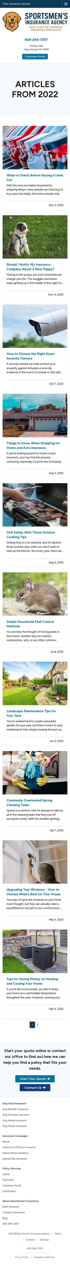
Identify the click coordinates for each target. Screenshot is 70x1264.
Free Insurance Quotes (16, 3)
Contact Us (32, 1088)
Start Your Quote (33, 1079)
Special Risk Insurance (14, 1158)
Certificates (9, 1191)
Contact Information (13, 1212)
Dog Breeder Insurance (15, 1109)
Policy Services (11, 1168)
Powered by (44, 1257)
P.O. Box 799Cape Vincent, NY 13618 (36, 48)
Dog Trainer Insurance (14, 1126)
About (58, 1233)
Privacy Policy (22, 1257)
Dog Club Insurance (14, 1103)
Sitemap (44, 1239)
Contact (30, 1239)
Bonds (5, 1141)
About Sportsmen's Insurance (20, 1201)
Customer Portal (35, 56)
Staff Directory (10, 1206)
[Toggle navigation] (66, 4)
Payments (8, 1179)
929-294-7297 (36, 40)
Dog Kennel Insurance (14, 1120)
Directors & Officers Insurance (19, 1147)
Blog (4, 1218)
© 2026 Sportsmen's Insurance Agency (29, 1233)
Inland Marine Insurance (15, 1153)
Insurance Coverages (15, 1136)
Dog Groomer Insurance (15, 1114)
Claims (6, 1174)
